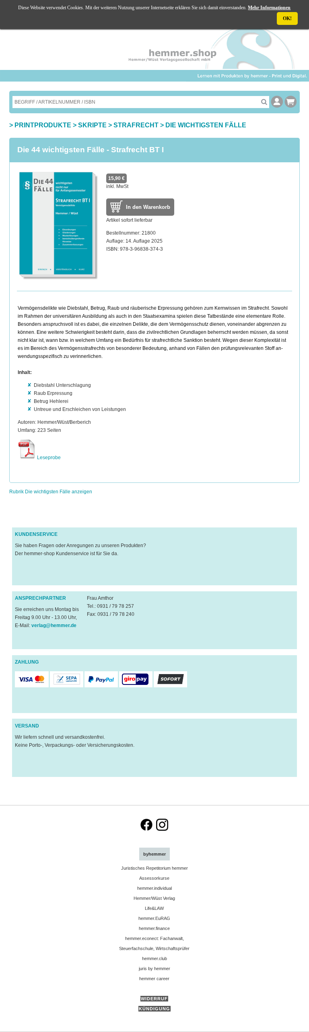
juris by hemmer (154, 968)
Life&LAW (154, 908)
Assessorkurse (154, 878)
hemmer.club (154, 958)
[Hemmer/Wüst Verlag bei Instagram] (162, 829)
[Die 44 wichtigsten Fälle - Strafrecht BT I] (58, 279)
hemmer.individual (154, 888)
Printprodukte (42, 125)
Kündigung (154, 1008)
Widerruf (154, 998)
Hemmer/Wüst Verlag (154, 898)
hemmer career (154, 978)
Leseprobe (48, 457)
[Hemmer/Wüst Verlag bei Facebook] (146, 829)
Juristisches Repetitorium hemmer (154, 868)
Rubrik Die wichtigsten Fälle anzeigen (50, 492)
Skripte (92, 125)
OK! (287, 18)
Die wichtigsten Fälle (205, 125)
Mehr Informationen (269, 7)
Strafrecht (136, 125)
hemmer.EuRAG (154, 918)
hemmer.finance (154, 928)
